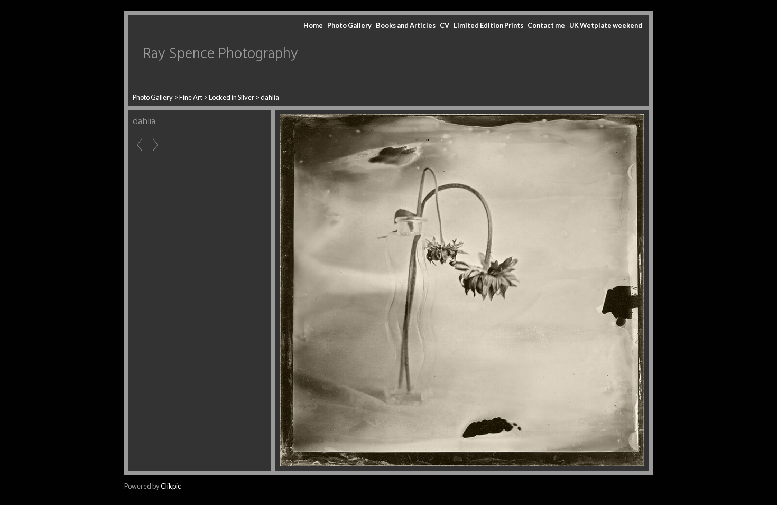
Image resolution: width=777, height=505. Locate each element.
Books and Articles (406, 25)
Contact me (546, 25)
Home (313, 25)
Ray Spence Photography (220, 54)
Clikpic (171, 486)
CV (444, 25)
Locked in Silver (231, 97)
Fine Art (190, 97)
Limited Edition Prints (488, 25)
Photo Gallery (349, 25)
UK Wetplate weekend (605, 25)
